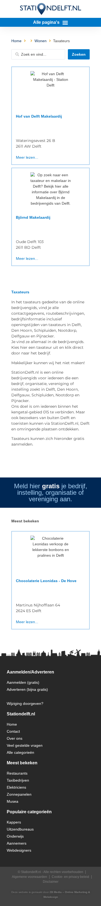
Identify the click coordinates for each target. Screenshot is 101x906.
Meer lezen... (27, 157)
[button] (50, 22)
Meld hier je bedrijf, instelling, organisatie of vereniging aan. (50, 492)
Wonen (40, 41)
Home (16, 41)
